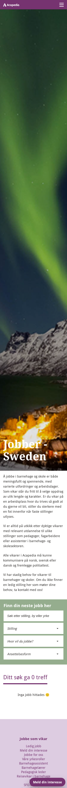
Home (6, 472)
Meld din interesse (33, 750)
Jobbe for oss (33, 754)
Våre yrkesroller (33, 759)
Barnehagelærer (33, 767)
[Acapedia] (11, 5)
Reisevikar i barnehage (33, 776)
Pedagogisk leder (33, 772)
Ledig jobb (33, 746)
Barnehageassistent (33, 763)
